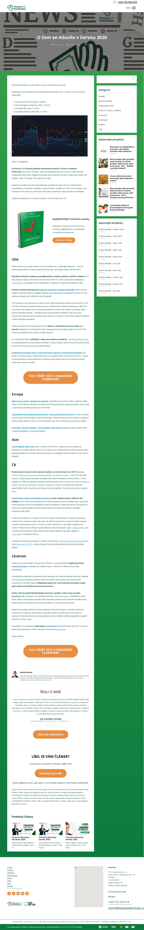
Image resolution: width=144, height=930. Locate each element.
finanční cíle (20, 579)
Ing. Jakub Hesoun (14, 927)
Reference (11, 873)
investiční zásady (19, 566)
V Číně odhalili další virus (23, 446)
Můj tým (10, 870)
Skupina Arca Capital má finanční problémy (31, 498)
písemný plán (51, 626)
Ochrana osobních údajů (117, 891)
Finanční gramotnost (106, 106)
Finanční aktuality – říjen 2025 (109, 291)
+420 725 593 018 (127, 2)
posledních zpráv (81, 339)
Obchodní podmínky (53, 927)
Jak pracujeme (12, 875)
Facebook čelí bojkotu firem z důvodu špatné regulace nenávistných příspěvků (47, 352)
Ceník (9, 881)
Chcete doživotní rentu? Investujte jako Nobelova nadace (121, 178)
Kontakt (10, 886)
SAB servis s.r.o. (74, 922)
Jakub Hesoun (75, 44)
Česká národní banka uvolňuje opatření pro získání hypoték (43, 475)
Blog (9, 883)
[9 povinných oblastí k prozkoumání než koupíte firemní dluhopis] (103, 208)
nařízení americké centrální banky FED (57, 290)
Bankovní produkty (105, 101)
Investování (103, 115)
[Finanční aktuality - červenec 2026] (24, 828)
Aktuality (102, 96)
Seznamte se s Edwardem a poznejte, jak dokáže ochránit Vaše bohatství (122, 149)
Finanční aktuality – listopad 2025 (111, 284)
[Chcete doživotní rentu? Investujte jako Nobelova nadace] (103, 179)
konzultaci (17, 534)
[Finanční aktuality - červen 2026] (51, 828)
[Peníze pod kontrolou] (16, 7)
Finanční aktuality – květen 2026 (110, 243)
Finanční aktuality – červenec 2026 (111, 229)
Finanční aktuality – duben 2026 (110, 250)
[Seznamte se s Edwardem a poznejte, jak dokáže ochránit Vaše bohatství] (103, 150)
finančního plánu (61, 596)
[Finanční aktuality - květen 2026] (78, 828)
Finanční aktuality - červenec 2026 (21, 838)
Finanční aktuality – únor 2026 (109, 263)
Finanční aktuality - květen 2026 (75, 838)
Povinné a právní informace (36, 927)
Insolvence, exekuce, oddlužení (110, 110)
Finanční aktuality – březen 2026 (110, 257)
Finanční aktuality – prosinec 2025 (111, 277)
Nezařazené (103, 120)
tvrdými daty (17, 283)
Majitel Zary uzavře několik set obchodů (30, 401)
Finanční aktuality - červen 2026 (48, 838)
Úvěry (101, 129)
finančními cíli (18, 596)
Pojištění (102, 124)
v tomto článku (78, 527)
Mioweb (79, 927)
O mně (9, 867)
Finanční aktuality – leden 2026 (110, 270)
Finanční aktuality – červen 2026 (110, 236)
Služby (9, 878)
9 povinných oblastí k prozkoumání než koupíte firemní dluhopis (121, 207)
